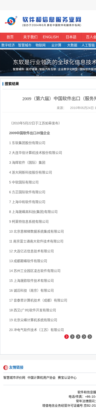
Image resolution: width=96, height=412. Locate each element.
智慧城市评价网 (14, 377)
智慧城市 (24, 45)
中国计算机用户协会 (41, 377)
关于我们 (30, 37)
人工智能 (88, 45)
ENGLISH (51, 37)
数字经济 (8, 45)
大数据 (72, 45)
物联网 (40, 45)
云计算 (56, 45)
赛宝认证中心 (67, 377)
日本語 (71, 37)
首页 (10, 37)
